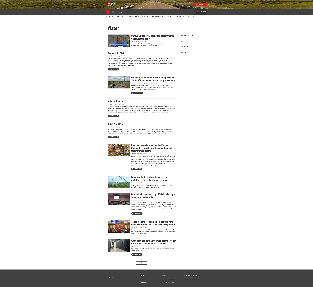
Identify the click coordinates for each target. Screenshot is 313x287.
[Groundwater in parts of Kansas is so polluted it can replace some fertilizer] (119, 182)
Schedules (109, 17)
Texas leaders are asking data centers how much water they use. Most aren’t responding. (153, 223)
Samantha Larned (135, 153)
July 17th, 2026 (115, 124)
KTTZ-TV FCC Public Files (168, 282)
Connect (169, 17)
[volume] (113, 12)
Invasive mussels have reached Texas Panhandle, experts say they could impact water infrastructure (151, 148)
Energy (183, 41)
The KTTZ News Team (112, 56)
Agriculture (184, 52)
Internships (144, 282)
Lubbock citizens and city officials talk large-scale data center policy (153, 196)
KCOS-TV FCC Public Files (190, 279)
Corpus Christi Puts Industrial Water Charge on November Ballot (152, 37)
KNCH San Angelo (157, 17)
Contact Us (143, 275)
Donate (202, 4)
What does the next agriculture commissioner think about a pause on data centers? (153, 242)
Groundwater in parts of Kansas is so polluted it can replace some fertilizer (149, 178)
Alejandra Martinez (135, 227)
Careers (143, 279)
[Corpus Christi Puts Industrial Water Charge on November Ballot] (119, 41)
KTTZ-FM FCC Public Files (168, 279)
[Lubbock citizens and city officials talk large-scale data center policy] (119, 199)
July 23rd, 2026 (115, 101)
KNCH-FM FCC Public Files (190, 275)
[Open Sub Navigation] (114, 17)
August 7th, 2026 (116, 53)
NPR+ (193, 17)
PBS (189, 17)
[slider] (115, 12)
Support (145, 17)
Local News (120, 17)
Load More (142, 263)
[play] (108, 12)
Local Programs (133, 17)
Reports (164, 275)
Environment (184, 47)
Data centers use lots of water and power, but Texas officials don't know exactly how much (153, 79)
